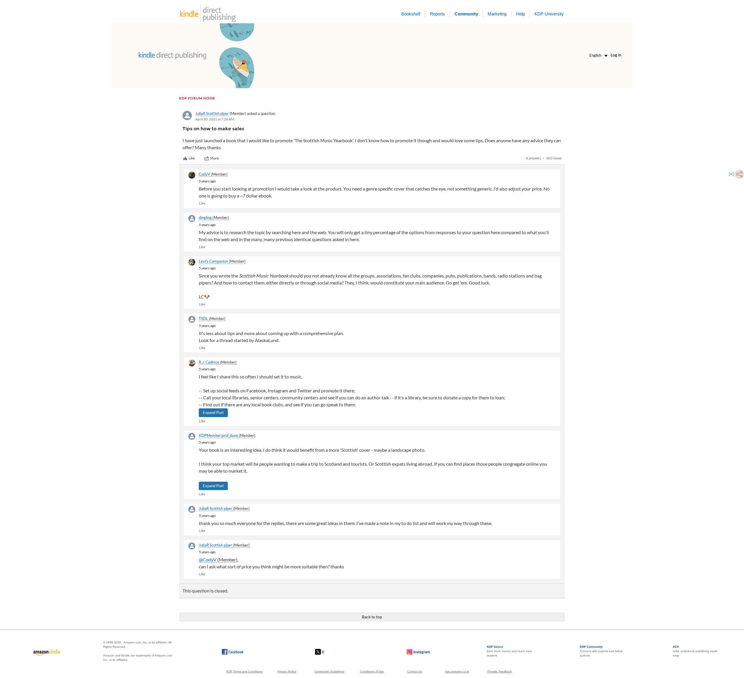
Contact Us (414, 671)
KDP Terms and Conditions (244, 671)
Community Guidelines (329, 671)
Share (214, 158)
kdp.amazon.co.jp (457, 671)
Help (520, 13)
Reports (437, 13)
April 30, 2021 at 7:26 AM (214, 119)
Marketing (497, 13)
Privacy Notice (287, 671)
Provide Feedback (499, 671)
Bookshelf (410, 13)
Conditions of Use (372, 671)
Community (466, 13)
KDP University (549, 13)
